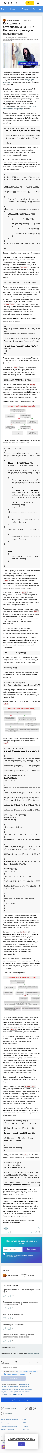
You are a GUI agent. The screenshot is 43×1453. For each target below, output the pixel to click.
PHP (4, 37)
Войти (30, 3)
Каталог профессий (7, 1429)
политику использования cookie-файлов (21, 1440)
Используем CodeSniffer (13, 1325)
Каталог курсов (6, 1423)
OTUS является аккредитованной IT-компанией (16, 1389)
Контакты (25, 1429)
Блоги (3, 9)
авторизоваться (34, 1353)
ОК (21, 1444)
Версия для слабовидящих (23, 1400)
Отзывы (25, 1426)
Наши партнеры (6, 1433)
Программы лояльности (9, 1426)
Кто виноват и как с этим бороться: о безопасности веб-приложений (18, 1336)
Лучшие (25, 9)
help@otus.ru (24, 1384)
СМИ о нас (25, 1423)
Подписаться (31, 1249)
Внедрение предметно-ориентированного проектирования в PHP (20, 1303)
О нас (24, 1419)
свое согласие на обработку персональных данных (22, 1373)
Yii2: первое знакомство (13, 1314)
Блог (24, 1433)
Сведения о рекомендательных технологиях (15, 1392)
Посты (12, 9)
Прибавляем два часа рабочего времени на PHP (21, 1291)
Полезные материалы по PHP (17, 37)
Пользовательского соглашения (19, 1373)
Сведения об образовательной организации (15, 1386)
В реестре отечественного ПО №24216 (13, 1394)
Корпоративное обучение (9, 1419)
